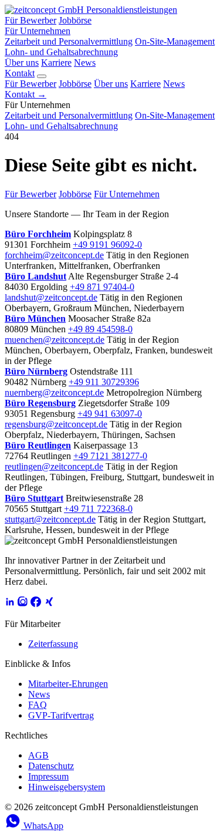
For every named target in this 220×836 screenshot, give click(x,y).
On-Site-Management (175, 41)
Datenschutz (51, 766)
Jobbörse (75, 20)
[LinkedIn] (10, 604)
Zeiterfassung (53, 644)
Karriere (56, 63)
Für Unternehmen (37, 31)
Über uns (22, 63)
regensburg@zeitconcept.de (56, 424)
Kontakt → (25, 94)
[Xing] (48, 604)
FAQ (37, 705)
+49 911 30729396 (104, 382)
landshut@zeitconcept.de (51, 297)
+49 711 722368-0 (98, 509)
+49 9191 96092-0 (107, 245)
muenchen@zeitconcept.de (54, 340)
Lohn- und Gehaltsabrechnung (61, 52)
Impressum (48, 776)
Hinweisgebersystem (66, 787)
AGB (38, 755)
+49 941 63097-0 (109, 414)
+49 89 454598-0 (100, 329)
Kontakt (20, 73)
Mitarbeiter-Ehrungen (68, 684)
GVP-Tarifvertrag (61, 715)
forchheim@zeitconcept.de (54, 255)
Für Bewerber (30, 20)
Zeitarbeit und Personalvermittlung (69, 41)
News (85, 63)
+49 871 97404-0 (102, 287)
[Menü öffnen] (41, 76)
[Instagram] (23, 604)
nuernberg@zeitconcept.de (54, 392)
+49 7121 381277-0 (110, 456)
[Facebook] (36, 604)
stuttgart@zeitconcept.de (50, 519)
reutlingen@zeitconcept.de (54, 466)
